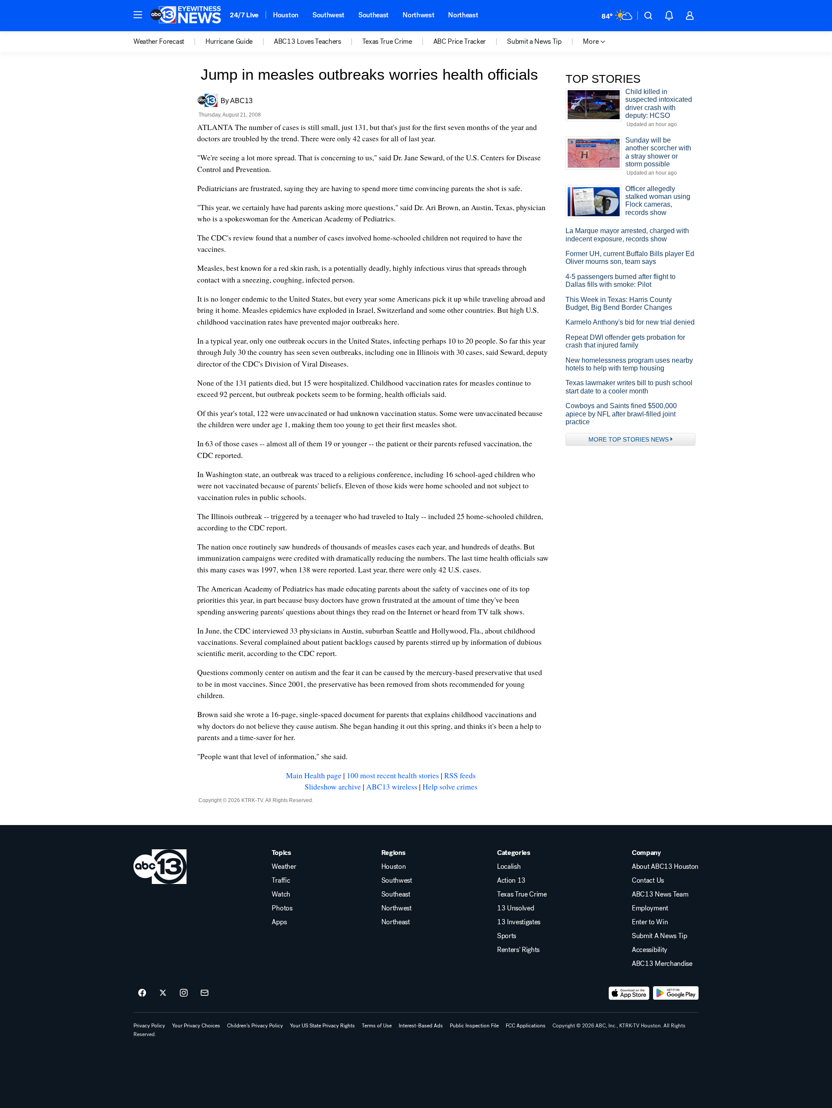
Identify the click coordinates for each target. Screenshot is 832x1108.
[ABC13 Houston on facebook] (142, 993)
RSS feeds (460, 775)
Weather (284, 866)
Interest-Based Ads (421, 1025)
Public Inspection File (474, 1025)
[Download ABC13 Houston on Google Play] (676, 993)
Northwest (418, 14)
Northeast (463, 14)
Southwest (328, 14)
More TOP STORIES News (628, 439)
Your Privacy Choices (196, 1025)
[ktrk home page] (160, 866)
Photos (282, 908)
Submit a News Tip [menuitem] (534, 41)
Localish (508, 866)
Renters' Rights (518, 949)
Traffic (281, 880)
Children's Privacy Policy (255, 1025)
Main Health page (313, 775)
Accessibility (649, 949)
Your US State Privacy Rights (322, 1025)
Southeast (373, 14)
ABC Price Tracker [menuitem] (459, 41)
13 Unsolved (515, 908)
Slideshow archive (333, 786)
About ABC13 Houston (665, 866)
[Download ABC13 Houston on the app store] (629, 993)
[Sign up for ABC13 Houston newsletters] (204, 993)
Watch (281, 894)
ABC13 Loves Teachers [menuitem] (307, 41)
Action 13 (511, 880)
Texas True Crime (522, 894)
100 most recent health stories (393, 775)
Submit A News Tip (659, 936)
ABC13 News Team (660, 894)
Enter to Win (650, 922)
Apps (279, 922)
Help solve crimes (450, 786)
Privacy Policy (149, 1025)
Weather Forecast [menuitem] (158, 41)
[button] (138, 14)
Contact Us (648, 880)
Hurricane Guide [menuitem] (229, 41)
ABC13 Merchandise (662, 963)
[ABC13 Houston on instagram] (183, 993)
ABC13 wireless (391, 786)
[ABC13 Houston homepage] (185, 15)
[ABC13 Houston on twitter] (163, 993)
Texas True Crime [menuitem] (387, 41)
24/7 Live (244, 14)
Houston (286, 14)
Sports (506, 936)
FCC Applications (526, 1025)
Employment (650, 908)
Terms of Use (377, 1025)
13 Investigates (518, 922)
